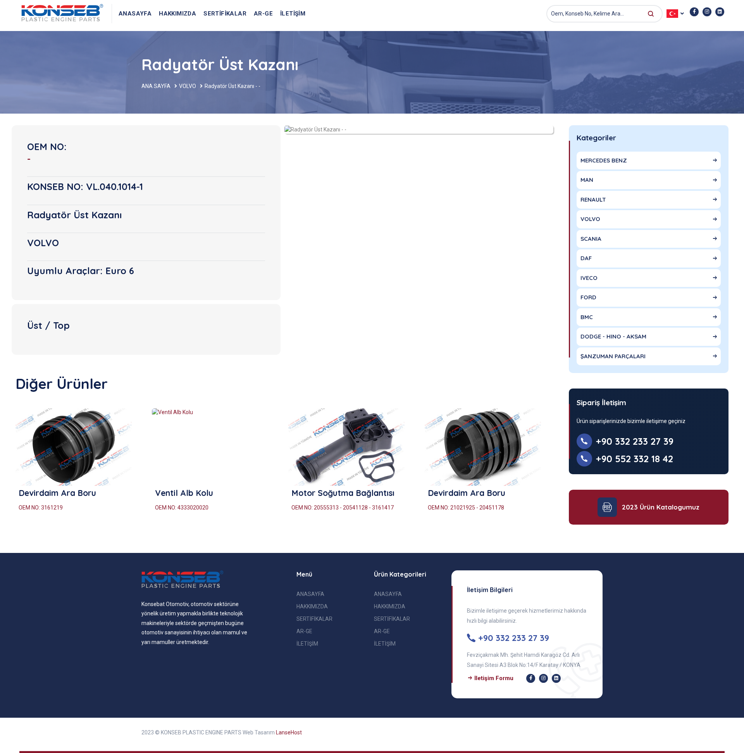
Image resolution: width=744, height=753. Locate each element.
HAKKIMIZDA (177, 13)
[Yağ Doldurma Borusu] (487, 447)
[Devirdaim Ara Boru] (214, 447)
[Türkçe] (63, 13)
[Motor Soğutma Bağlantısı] (78, 447)
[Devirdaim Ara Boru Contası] (350, 447)
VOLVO (187, 86)
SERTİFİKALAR (224, 13)
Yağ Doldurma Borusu (470, 493)
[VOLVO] (315, 129)
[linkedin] (719, 11)
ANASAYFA (135, 13)
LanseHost (289, 732)
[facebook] (694, 11)
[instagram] (707, 11)
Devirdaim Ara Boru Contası (345, 493)
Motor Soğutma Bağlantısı (70, 493)
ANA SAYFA (155, 86)
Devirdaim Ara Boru (193, 493)
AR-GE (263, 13)
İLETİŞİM (292, 13)
